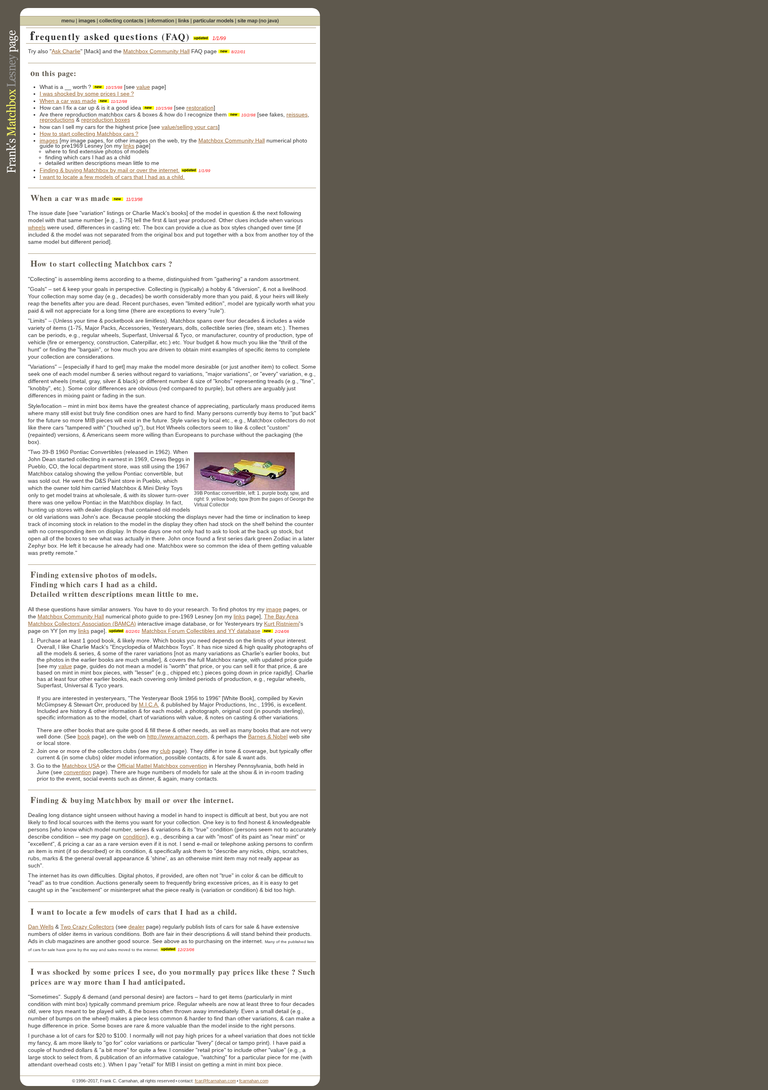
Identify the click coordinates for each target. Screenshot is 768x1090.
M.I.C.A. (149, 704)
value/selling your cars (190, 127)
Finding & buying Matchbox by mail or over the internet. (110, 170)
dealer (136, 926)
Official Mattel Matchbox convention (162, 766)
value (143, 87)
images (49, 140)
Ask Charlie (66, 51)
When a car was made (68, 101)
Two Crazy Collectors (87, 926)
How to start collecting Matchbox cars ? (89, 133)
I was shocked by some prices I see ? (87, 93)
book (84, 736)
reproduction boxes (105, 119)
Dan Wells (41, 926)
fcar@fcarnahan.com (215, 1080)
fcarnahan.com (253, 1080)
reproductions (57, 119)
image (274, 609)
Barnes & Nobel (268, 736)
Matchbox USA (80, 766)
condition (134, 836)
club (165, 751)
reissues (297, 114)
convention (77, 772)
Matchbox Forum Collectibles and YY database (201, 631)
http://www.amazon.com (177, 736)
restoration (200, 107)
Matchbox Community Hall (156, 51)
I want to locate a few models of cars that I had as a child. (112, 177)
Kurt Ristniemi (281, 623)
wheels (37, 227)
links (128, 146)
